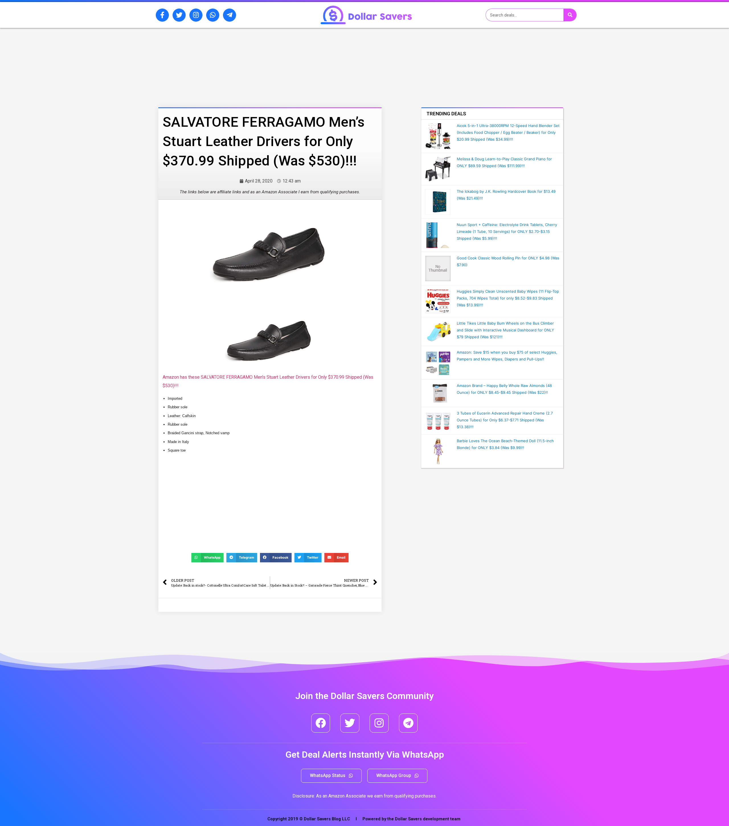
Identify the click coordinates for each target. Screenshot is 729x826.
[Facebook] (320, 723)
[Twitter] (179, 15)
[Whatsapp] (212, 15)
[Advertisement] (255, 57)
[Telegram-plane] (229, 15)
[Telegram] (408, 723)
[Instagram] (195, 15)
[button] (331, 776)
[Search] (570, 15)
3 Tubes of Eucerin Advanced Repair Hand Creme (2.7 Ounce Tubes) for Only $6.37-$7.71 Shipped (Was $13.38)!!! (505, 420)
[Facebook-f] (162, 15)
